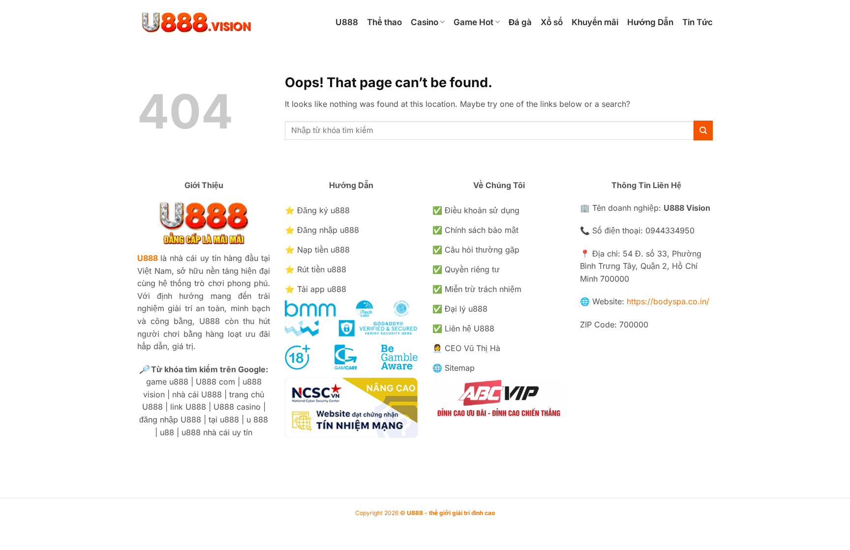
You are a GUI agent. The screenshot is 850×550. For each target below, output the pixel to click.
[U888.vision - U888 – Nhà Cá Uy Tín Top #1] (226, 22)
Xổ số (552, 22)
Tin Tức (697, 22)
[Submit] (703, 130)
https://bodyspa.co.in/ (668, 301)
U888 (346, 22)
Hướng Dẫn (650, 22)
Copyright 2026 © (425, 513)
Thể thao (384, 22)
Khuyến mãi (595, 22)
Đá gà (520, 22)
